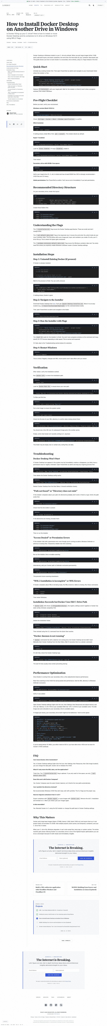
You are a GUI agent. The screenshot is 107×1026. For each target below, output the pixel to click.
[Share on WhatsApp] (17, 124)
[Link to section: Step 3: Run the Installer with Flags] (32, 321)
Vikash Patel (53, 1017)
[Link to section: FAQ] (32, 755)
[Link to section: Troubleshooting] (32, 453)
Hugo (43, 1017)
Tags (52, 997)
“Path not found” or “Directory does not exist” (15, 86)
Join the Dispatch (86, 858)
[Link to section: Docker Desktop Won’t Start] (32, 458)
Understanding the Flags (12, 68)
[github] (51, 1005)
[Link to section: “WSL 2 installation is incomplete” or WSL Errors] (32, 581)
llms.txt (63, 1017)
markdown (74, 1017)
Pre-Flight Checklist (11, 64)
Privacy (32, 1017)
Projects (28, 14)
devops (14, 42)
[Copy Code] (97, 77)
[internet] (46, 1005)
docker (9, 42)
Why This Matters (11, 104)
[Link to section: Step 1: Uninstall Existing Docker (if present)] (32, 259)
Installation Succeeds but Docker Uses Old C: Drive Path (16, 96)
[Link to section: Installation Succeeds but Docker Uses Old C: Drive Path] (32, 602)
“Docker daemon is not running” (15, 99)
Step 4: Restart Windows (14, 78)
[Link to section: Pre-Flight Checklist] (32, 100)
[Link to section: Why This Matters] (32, 817)
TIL (41, 5)
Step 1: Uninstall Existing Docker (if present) (16, 72)
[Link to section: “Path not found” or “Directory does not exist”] (32, 491)
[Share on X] (10, 124)
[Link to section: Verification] (32, 367)
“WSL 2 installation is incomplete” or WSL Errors (16, 93)
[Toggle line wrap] (92, 77)
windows (19, 42)
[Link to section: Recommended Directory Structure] (32, 187)
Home (31, 5)
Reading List (48, 5)
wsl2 (24, 42)
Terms (36, 1017)
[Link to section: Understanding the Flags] (32, 225)
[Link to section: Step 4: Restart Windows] (32, 347)
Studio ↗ (100, 5)
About (67, 5)
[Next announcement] (105, 1)
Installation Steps (11, 70)
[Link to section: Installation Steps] (32, 254)
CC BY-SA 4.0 (57, 1013)
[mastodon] (56, 1005)
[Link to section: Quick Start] (32, 66)
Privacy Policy (80, 864)
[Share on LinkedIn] (14, 124)
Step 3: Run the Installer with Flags (16, 76)
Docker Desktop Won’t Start (14, 84)
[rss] (61, 1005)
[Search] (89, 5)
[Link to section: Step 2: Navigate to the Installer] (32, 300)
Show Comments (66, 940)
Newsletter (59, 5)
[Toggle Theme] (93, 5)
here (54, 303)
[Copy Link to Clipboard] (21, 124)
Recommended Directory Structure (15, 66)
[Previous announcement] (2, 1)
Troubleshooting (11, 82)
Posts (36, 5)
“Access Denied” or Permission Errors (15, 90)
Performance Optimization (13, 100)
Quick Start (9, 62)
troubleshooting (32, 42)
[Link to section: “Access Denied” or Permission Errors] (32, 537)
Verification (9, 80)
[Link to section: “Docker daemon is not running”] (32, 636)
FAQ (8, 102)
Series (38, 997)
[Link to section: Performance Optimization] (32, 672)
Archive (45, 997)
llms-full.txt (68, 1017)
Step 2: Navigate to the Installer (15, 74)
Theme (46, 1017)
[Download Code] (94, 77)
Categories (60, 997)
